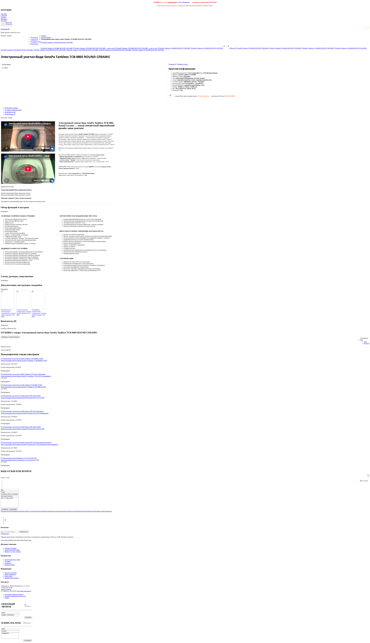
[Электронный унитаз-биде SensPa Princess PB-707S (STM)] (21, 427)
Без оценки (365, 481)
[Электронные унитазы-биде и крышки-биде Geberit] (90, 511)
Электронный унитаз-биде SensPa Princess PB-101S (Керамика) (24, 413)
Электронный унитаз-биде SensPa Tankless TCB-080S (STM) (23, 387)
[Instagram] (5, 520)
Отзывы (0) (172, 64)
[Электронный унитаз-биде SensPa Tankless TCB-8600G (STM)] (22, 358)
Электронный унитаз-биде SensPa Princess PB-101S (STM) (22, 398)
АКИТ (7, 598)
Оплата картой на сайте (12, 559)
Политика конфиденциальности (15, 596)
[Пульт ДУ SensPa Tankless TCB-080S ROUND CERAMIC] (248, 48)
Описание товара (11, 108)
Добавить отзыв (182, 64)
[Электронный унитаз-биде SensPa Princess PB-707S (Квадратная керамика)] (26, 442)
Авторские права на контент (14, 594)
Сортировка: (364, 338)
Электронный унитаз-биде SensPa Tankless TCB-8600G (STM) (24, 361)
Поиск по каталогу (11, 573)
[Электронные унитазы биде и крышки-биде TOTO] (46, 511)
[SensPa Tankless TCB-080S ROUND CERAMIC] (57, 42)
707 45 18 (6, 24)
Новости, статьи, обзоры (13, 551)
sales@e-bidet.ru (6, 589)
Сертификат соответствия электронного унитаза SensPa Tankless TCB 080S (39, 313)
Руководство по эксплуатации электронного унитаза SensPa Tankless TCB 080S (8, 313)
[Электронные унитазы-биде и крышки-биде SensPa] (5, 511)
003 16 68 (6, 22)
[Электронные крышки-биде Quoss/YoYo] (54, 511)
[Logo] (5, 534)
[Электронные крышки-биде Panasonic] (63, 511)
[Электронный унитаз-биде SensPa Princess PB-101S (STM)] (21, 396)
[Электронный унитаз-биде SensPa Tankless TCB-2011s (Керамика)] (23, 374)
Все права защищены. (24, 591)
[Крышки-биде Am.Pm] (107, 511)
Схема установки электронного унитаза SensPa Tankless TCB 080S (24, 312)
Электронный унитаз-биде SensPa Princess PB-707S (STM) (22, 429)
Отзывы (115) (36, 42)
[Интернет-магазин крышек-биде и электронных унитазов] (185, 21)
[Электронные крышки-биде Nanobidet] (15, 511)
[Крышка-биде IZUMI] (39, 511)
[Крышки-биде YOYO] (31, 511)
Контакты (4, 19)
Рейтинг (366, 343)
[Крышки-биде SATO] (23, 511)
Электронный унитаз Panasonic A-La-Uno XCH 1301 (20, 460)
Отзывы (3, 17)
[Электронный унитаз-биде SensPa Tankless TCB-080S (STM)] (21, 385)
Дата (361, 340)
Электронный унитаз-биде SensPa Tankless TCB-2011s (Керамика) (26, 376)
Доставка (4, 14)
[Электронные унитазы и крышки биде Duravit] (81, 511)
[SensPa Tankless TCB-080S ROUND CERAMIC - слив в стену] (94, 48)
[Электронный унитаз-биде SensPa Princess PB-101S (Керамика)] (22, 411)
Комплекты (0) (10, 112)
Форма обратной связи (12, 550)
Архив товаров (46, 37)
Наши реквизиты (10, 574)
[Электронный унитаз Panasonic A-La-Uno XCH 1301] (19, 458)
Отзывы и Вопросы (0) (13, 110)
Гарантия (4, 15)
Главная (43, 36)
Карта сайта (8, 576)
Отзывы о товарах (11, 548)
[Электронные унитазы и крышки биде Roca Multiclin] (73, 511)
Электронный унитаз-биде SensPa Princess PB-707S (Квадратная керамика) (29, 444)
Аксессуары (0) (10, 114)
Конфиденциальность (12, 578)
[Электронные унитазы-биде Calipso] (98, 511)
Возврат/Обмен (10, 565)
